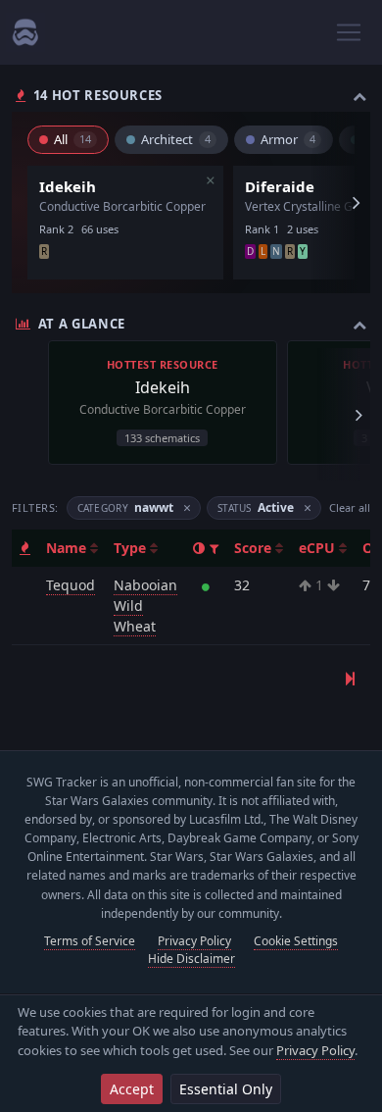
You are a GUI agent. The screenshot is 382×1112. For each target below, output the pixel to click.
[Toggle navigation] (348, 32)
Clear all (349, 507)
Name (68, 547)
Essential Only (225, 1089)
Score (254, 547)
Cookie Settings (296, 941)
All (72, 139)
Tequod (70, 585)
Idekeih (67, 186)
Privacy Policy (315, 1050)
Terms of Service (89, 941)
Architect (176, 139)
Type (132, 547)
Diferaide (279, 186)
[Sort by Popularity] (25, 547)
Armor (288, 139)
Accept (132, 1089)
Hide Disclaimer (191, 958)
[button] (214, 548)
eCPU (319, 547)
